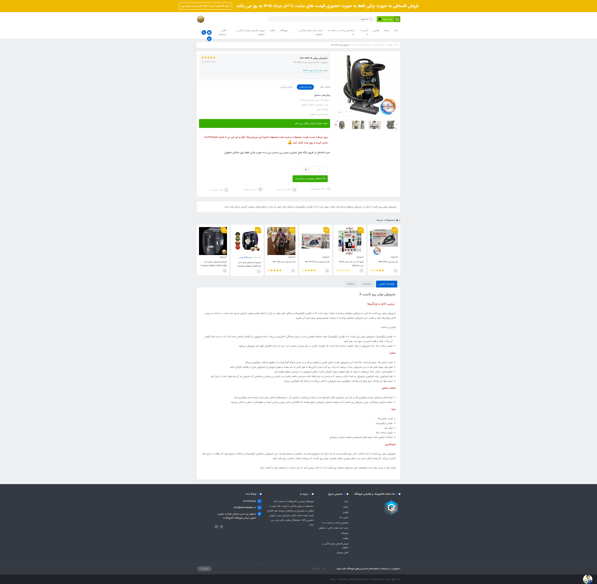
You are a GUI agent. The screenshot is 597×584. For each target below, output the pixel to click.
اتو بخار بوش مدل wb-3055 (284, 261)
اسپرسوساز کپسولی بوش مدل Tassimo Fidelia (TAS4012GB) (213, 263)
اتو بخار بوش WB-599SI (388, 261)
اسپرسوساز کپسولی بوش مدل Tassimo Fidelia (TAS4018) (249, 264)
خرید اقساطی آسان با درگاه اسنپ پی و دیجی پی (205, 6)
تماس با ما (364, 32)
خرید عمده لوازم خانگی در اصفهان (310, 32)
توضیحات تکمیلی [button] (386, 284)
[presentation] (396, 124)
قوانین (376, 30)
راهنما (386, 30)
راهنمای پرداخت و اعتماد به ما (341, 32)
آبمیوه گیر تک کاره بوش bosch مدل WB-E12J (351, 263)
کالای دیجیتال (222, 32)
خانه (396, 30)
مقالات (272, 30)
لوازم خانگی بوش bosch (312, 70)
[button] (388, 19)
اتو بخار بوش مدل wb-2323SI (317, 261)
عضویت (204, 568)
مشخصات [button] (367, 284)
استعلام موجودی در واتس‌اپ (309, 178)
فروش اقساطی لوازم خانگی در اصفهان (250, 32)
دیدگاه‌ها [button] (351, 284)
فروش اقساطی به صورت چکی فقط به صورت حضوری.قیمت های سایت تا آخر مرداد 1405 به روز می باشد (326, 5)
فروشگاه (283, 30)
